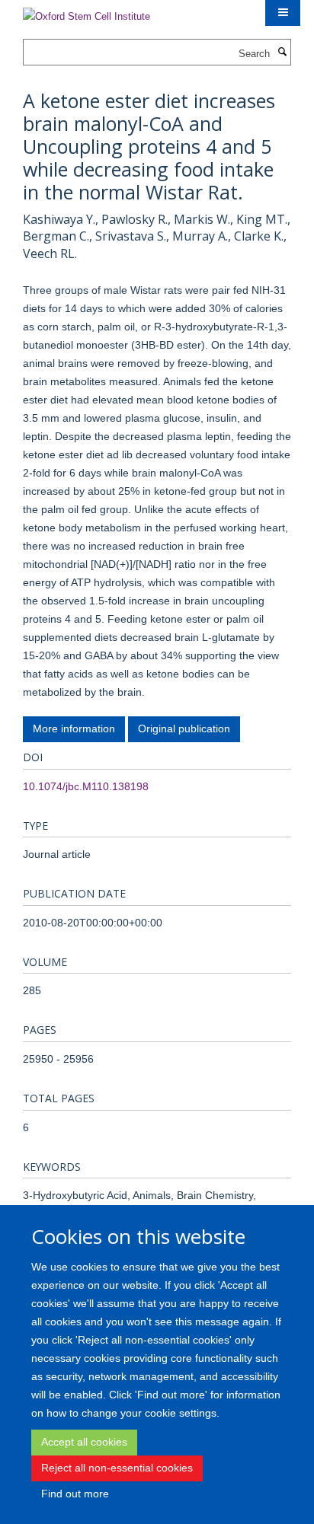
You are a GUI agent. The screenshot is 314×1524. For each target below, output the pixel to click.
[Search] (282, 52)
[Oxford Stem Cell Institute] (86, 12)
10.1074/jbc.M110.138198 (86, 786)
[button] (282, 13)
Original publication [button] (184, 728)
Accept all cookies (84, 1442)
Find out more (75, 1493)
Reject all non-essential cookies (117, 1468)
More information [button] (74, 728)
